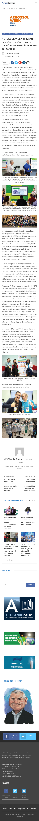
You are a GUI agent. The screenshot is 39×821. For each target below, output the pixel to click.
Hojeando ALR (23, 809)
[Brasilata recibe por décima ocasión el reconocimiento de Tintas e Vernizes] (11, 510)
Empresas (16, 34)
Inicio (5, 809)
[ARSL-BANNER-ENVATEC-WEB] (19, 662)
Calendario (12, 809)
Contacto (33, 809)
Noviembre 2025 (26, 34)
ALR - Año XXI (6, 34)
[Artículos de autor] (19, 452)
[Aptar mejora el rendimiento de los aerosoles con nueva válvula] (28, 510)
